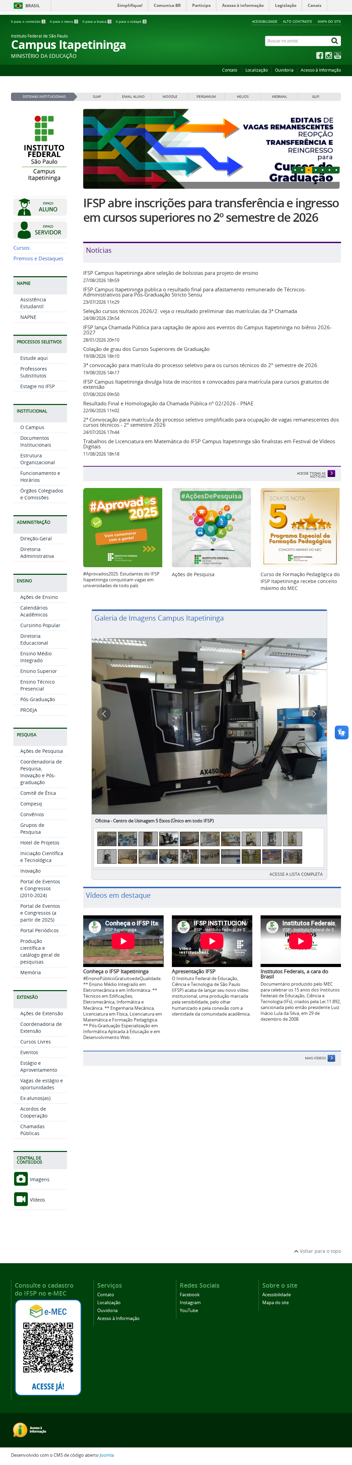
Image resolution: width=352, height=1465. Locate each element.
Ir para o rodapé (131, 21)
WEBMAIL (279, 96)
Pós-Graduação (37, 699)
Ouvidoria (284, 70)
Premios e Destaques (38, 258)
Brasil (32, 6)
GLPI (315, 96)
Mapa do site (329, 21)
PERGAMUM (206, 96)
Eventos (29, 1052)
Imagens (39, 1179)
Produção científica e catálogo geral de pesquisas (40, 951)
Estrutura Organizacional (37, 459)
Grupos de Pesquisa (32, 828)
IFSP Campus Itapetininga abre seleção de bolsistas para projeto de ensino (170, 272)
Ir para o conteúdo (28, 21)
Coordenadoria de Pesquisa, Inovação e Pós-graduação (41, 772)
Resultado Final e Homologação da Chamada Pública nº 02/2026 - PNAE (168, 403)
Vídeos (37, 1199)
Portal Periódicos (39, 930)
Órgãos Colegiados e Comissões (41, 494)
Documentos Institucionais (35, 441)
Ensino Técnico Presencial (37, 685)
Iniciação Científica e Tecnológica (41, 856)
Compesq (31, 803)
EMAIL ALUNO (133, 96)
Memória (30, 972)
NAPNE (28, 317)
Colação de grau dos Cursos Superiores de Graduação (146, 348)
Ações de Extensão (41, 1013)
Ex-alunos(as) (35, 1098)
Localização (256, 70)
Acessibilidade (264, 21)
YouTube (189, 1310)
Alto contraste (297, 21)
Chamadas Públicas (32, 1129)
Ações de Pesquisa (41, 751)
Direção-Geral (36, 538)
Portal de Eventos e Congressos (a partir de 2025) (40, 913)
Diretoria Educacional (34, 639)
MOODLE (170, 96)
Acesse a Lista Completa (296, 827)
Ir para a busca (96, 21)
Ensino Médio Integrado (36, 657)
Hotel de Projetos (39, 842)
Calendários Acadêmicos (34, 611)
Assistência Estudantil (33, 303)
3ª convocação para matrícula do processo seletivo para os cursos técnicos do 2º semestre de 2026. (201, 365)
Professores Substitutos (33, 372)
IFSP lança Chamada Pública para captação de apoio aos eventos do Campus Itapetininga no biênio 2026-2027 (207, 330)
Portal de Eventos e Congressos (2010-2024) (40, 888)
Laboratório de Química (119, 773)
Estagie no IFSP (37, 386)
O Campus (32, 427)
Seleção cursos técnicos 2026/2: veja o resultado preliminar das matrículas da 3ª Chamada (190, 311)
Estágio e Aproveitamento (38, 1066)
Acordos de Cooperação (33, 1112)
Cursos (21, 248)
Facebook (190, 1295)
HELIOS (243, 96)
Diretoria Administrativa (37, 552)
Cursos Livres (35, 1041)
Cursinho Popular (40, 625)
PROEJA (28, 710)
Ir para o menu (63, 21)
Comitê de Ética (38, 793)
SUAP (97, 96)
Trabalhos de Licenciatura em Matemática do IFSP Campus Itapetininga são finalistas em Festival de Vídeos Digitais (209, 444)
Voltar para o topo (319, 1251)
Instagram (190, 1303)
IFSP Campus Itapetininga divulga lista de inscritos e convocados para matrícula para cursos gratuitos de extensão (206, 384)
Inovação (30, 870)
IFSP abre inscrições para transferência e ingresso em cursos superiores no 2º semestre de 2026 (211, 210)
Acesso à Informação (321, 70)
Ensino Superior (38, 671)
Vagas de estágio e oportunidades (41, 1084)
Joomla (107, 1455)
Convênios (32, 814)
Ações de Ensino (39, 597)
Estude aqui (34, 358)
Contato (230, 70)
